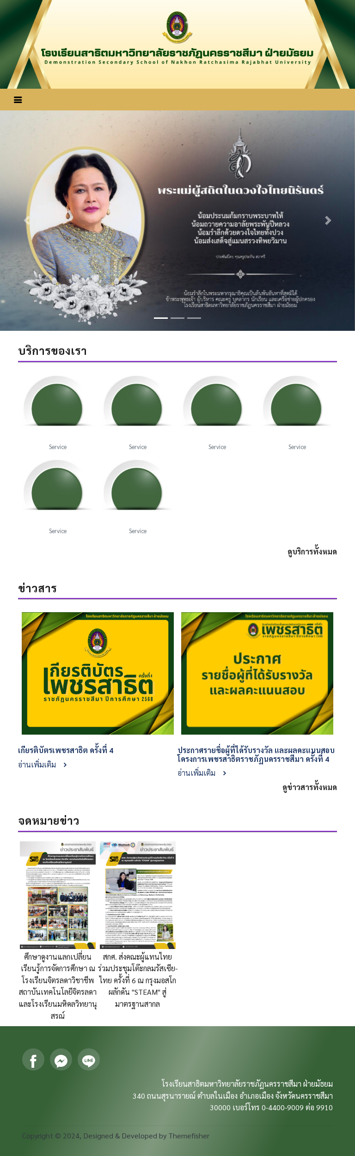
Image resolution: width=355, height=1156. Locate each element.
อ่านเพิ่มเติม (38, 764)
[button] (26, 220)
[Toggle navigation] (18, 99)
